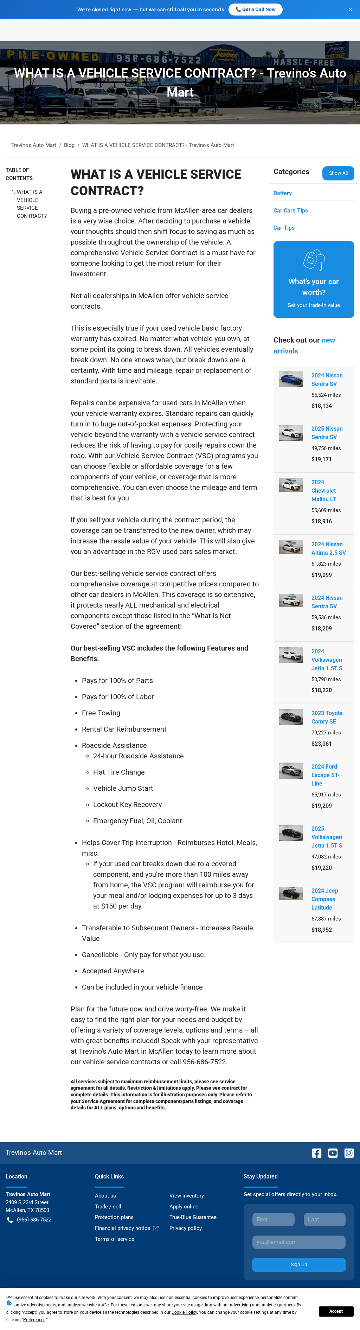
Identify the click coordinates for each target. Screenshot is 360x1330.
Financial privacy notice (122, 1228)
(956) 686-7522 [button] (34, 1220)
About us (105, 1196)
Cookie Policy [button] (184, 1312)
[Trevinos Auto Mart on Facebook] (314, 1153)
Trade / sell (108, 1206)
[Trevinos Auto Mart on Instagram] (346, 1153)
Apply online (183, 1206)
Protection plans (114, 1217)
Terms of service (114, 1239)
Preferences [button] (34, 1319)
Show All (338, 173)
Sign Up (299, 1264)
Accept (336, 1311)
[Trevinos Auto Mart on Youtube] (330, 1153)
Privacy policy (185, 1228)
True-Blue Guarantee (193, 1217)
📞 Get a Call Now (256, 9)
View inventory (186, 1196)
